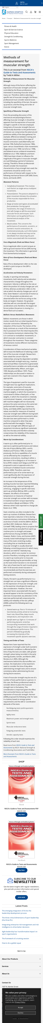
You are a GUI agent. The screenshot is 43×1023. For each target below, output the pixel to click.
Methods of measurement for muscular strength (27, 18)
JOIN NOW (21, 897)
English (6, 7)
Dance (6, 47)
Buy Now (21, 814)
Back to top (22, 951)
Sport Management (11, 43)
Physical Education (11, 33)
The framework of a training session (15, 938)
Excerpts (9, 18)
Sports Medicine (10, 40)
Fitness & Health (10, 26)
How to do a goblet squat (11, 943)
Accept (20, 1007)
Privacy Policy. (20, 1002)
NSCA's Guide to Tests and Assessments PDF (21, 809)
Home (3, 18)
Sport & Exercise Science (13, 30)
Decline (20, 1013)
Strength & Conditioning (13, 36)
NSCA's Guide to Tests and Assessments (19, 71)
